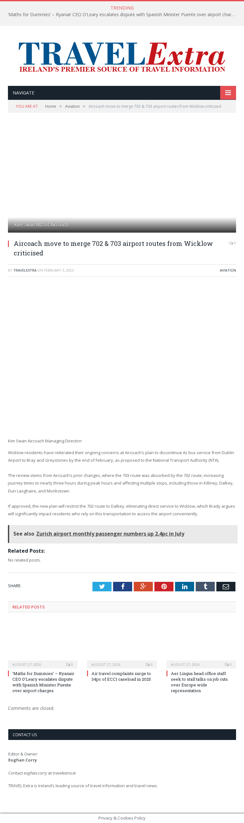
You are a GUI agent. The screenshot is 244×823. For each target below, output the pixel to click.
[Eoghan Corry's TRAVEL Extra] (122, 56)
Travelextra (25, 270)
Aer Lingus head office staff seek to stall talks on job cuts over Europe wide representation (199, 682)
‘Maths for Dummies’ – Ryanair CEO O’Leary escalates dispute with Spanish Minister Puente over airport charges (123, 14)
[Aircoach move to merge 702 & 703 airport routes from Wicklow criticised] (122, 180)
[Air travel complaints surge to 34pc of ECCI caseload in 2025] (122, 643)
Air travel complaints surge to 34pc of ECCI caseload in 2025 (121, 676)
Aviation (228, 270)
